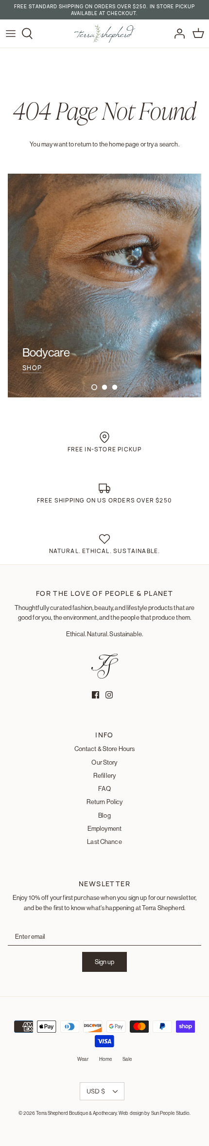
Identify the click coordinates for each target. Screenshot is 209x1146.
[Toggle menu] (10, 33)
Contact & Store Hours (104, 748)
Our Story (104, 762)
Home (105, 1059)
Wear (82, 1059)
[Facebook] (95, 694)
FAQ (104, 788)
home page (124, 144)
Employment (104, 828)
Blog (104, 815)
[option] (104, 285)
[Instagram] (109, 694)
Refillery (104, 775)
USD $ (96, 1091)
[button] (94, 387)
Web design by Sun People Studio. (155, 1113)
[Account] (177, 33)
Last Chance (104, 841)
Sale (126, 1059)
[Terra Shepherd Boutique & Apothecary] (104, 33)
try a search (162, 144)
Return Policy (105, 802)
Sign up (104, 962)
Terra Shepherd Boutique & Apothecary (76, 1113)
